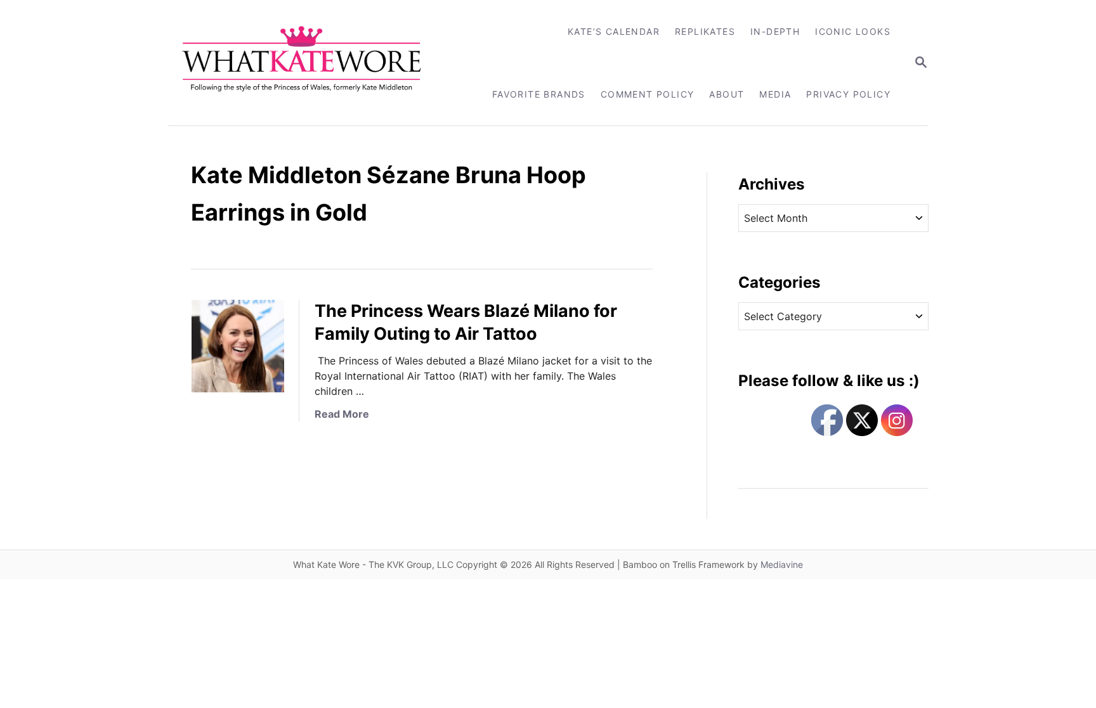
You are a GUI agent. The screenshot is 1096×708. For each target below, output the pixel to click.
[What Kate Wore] (309, 63)
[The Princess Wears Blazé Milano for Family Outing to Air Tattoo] (238, 346)
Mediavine (781, 564)
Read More (342, 414)
